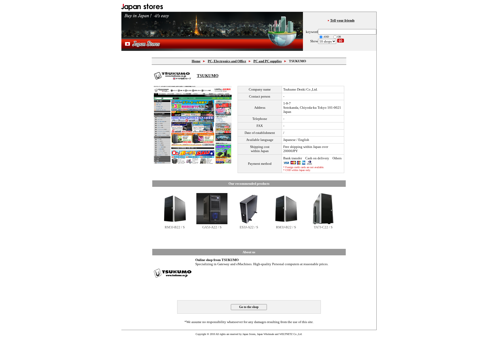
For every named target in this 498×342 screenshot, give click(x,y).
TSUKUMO (207, 75)
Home (196, 61)
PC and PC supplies (267, 61)
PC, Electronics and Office (227, 61)
